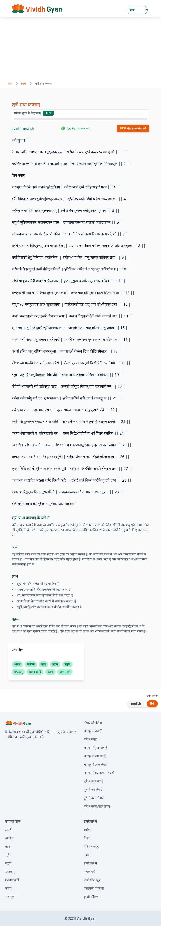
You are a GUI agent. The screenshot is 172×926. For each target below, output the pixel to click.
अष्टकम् (9, 871)
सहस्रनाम (11, 896)
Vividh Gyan (87, 918)
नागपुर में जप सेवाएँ (95, 756)
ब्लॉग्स (87, 829)
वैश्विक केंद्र (91, 846)
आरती (8, 829)
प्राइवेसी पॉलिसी (94, 888)
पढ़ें (50, 113)
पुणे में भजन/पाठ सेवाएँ (97, 806)
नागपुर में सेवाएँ (92, 731)
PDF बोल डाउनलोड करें (133, 128)
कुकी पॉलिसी (91, 896)
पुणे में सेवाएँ (90, 739)
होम (10, 83)
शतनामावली (12, 880)
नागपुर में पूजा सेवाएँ (95, 747)
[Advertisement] (80, 48)
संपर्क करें (89, 871)
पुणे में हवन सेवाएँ (93, 798)
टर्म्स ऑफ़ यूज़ (92, 880)
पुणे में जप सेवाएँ (93, 789)
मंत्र (7, 846)
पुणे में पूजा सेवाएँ (93, 781)
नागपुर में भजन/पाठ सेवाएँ (99, 772)
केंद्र (87, 838)
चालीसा (9, 838)
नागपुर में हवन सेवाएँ (95, 764)
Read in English (23, 128)
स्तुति (8, 863)
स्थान (87, 855)
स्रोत (8, 855)
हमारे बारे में (90, 863)
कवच (23, 83)
